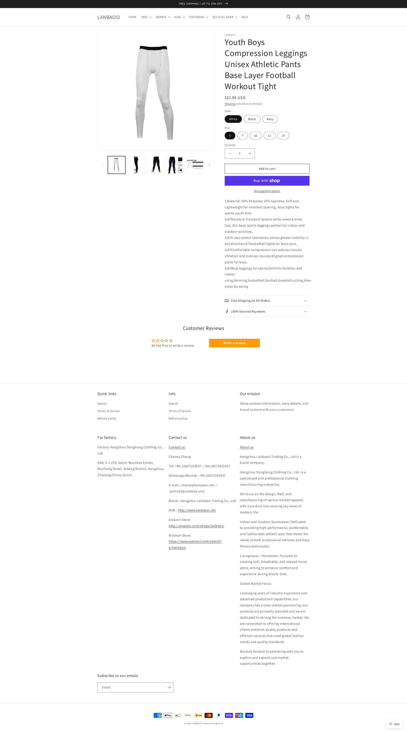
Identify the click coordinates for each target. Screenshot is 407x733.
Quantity (230, 145)
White (233, 119)
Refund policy (107, 418)
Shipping (230, 103)
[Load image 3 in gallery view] (136, 165)
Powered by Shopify (213, 723)
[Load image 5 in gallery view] (175, 165)
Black (252, 119)
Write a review (234, 343)
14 (283, 135)
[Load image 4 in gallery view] (155, 165)
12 (269, 135)
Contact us (177, 447)
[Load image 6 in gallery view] (195, 165)
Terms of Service (109, 411)
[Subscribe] (169, 687)
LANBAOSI (197, 723)
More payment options (267, 190)
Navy (270, 119)
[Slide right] (209, 165)
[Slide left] (102, 165)
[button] (146, 17)
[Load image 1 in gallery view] (116, 165)
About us (247, 447)
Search (102, 403)
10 (255, 135)
